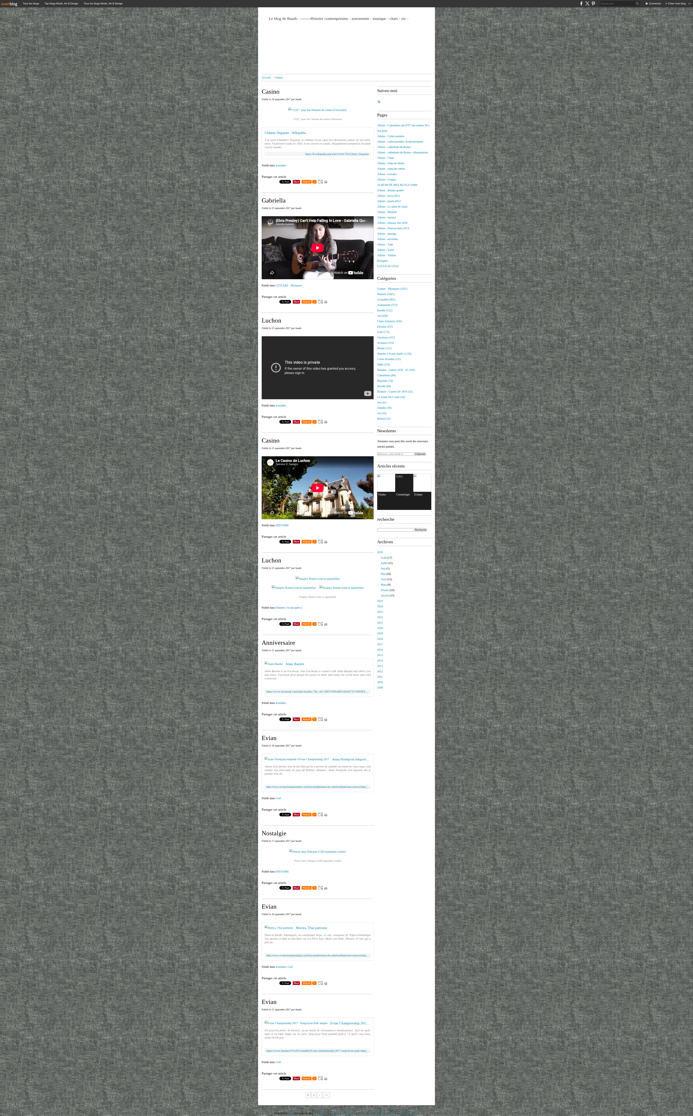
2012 (380, 671)
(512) (384, 310)
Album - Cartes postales (390, 136)
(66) (384, 386)
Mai (383, 573)
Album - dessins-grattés (390, 190)
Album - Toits (385, 244)
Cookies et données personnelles (383, 1113)
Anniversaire (278, 642)
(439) (382, 315)
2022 (380, 617)
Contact (278, 77)
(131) (384, 348)
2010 (380, 682)
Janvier (385, 595)
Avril (384, 579)
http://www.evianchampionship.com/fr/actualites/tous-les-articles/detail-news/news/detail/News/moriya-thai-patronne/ (317, 955)
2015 (380, 655)
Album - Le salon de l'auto (392, 206)
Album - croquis (386, 179)
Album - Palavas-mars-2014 (393, 228)
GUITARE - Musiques (289, 285)
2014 (380, 660)
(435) (389, 321)
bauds (290, 1113)
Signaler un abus (348, 1113)
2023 (380, 611)
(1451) (392, 288)
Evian (269, 737)
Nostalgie (274, 833)
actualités (281, 165)
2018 (380, 638)
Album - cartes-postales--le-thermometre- (400, 141)
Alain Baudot (295, 664)
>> (326, 1095)
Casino (271, 91)
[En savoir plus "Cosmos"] (386, 483)
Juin (383, 568)
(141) (386, 337)
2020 (380, 628)
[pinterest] (593, 3)
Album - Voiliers (386, 255)
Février (385, 590)
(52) (395, 391)
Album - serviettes (387, 239)
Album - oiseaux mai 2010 (392, 222)
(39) (384, 407)
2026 (380, 552)
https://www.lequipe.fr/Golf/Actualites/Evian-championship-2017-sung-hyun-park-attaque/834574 (317, 1050)
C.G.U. (362, 1113)
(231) (385, 326)
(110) (383, 364)
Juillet (384, 563)
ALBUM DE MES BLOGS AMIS (397, 184)
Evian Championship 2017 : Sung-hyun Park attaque (350, 1023)
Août (384, 557)
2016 (380, 649)
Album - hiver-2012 (388, 195)
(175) (383, 332)
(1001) (386, 294)
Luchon (271, 320)
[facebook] (581, 3)
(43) (391, 397)
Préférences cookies (409, 1113)
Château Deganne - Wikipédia (285, 133)
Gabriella (274, 200)
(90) (386, 375)
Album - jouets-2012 (389, 201)
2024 (380, 606)
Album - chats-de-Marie (390, 163)
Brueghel (382, 260)
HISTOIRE (282, 525)
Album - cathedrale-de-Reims (394, 147)
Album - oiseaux (386, 217)
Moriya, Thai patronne (311, 928)
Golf (278, 798)
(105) (396, 369)
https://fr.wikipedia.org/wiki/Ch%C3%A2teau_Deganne (337, 154)
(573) (387, 304)
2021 (380, 622)
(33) (381, 413)
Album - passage (386, 233)
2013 (380, 665)
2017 (380, 644)
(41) (381, 402)
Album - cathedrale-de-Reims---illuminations (402, 152)
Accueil (266, 77)
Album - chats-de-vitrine (391, 168)
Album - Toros (385, 249)
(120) (394, 353)
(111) (389, 359)
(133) (385, 342)
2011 (380, 676)
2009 (380, 687)
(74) (385, 380)
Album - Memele (387, 212)
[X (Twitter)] (587, 3)
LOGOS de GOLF (388, 266)
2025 (380, 600)
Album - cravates (387, 174)
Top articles (321, 1113)
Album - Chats (385, 157)
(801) (386, 299)
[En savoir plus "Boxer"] (422, 483)
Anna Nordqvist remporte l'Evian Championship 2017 (351, 759)
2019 (380, 633)
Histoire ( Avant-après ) (289, 607)
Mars (384, 584)
